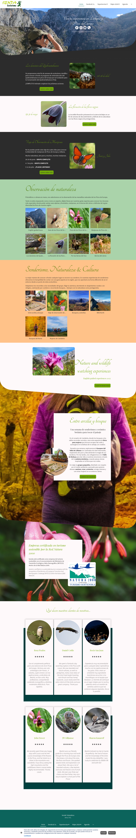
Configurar (27, 835)
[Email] (85, 27)
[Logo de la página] (12, 4)
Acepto (103, 833)
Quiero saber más (46, 89)
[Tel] (89, 27)
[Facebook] (77, 27)
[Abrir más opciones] (131, 4)
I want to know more (102, 386)
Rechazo (112, 833)
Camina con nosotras (87, 477)
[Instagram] (81, 27)
